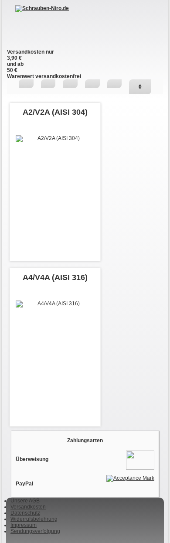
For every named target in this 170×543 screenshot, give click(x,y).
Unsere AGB (25, 501)
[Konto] (114, 83)
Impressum (23, 525)
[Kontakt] (70, 83)
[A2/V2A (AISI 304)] (55, 174)
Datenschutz (25, 513)
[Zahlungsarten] (140, 460)
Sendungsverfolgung (35, 531)
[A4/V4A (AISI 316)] (55, 340)
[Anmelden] (92, 83)
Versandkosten (28, 507)
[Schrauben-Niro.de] (85, 27)
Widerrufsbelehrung (34, 519)
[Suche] (48, 83)
